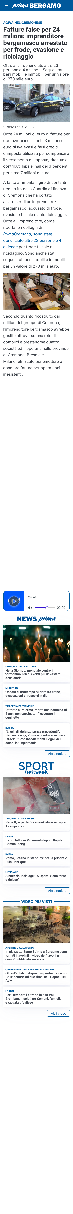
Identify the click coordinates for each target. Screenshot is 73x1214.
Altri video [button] (58, 1013)
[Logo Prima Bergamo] (36, 6)
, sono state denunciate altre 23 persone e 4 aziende (32, 240)
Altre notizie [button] (57, 754)
